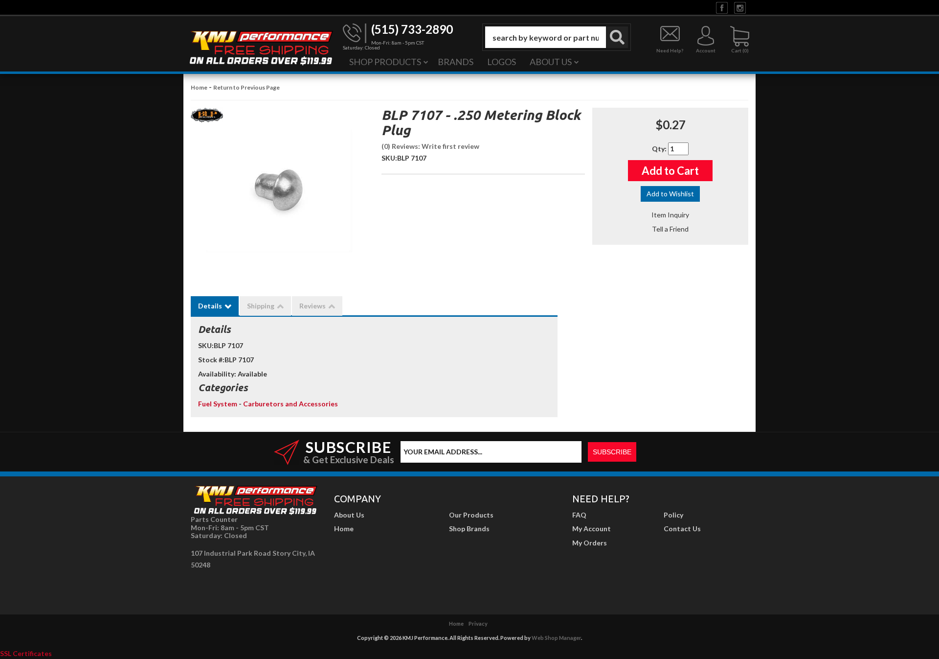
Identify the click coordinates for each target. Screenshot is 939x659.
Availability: (217, 374)
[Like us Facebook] (722, 7)
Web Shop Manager (556, 638)
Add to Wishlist (670, 193)
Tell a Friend (670, 229)
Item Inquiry (670, 215)
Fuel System (218, 404)
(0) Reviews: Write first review (430, 146)
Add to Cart (670, 170)
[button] (556, 37)
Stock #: (211, 359)
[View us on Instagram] (740, 7)
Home (199, 87)
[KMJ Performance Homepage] (260, 47)
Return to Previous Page (246, 87)
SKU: (389, 158)
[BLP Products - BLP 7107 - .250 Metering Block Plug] (207, 118)
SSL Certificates (26, 653)
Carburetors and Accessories (290, 404)
